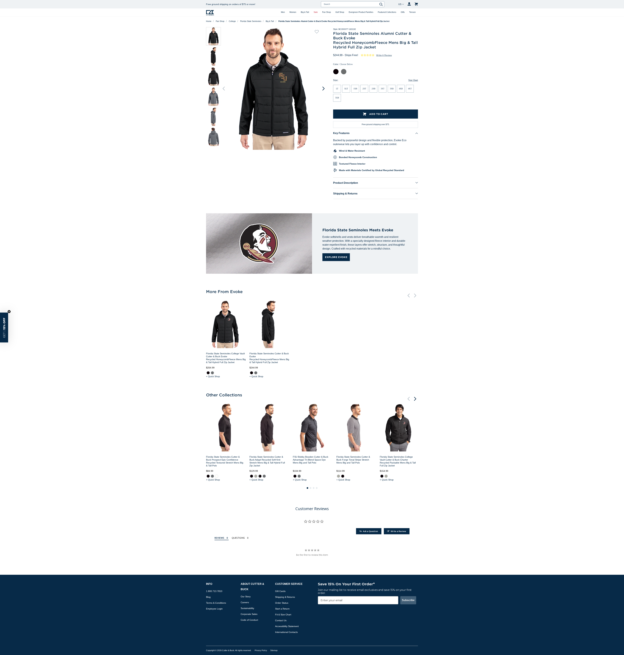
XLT (346, 89)
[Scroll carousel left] (224, 88)
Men (283, 12)
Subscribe (408, 600)
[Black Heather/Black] (260, 476)
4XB (401, 89)
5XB (337, 98)
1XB (355, 89)
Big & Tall (305, 12)
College (232, 21)
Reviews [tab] (219, 537)
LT (337, 89)
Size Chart (413, 80)
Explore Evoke (336, 257)
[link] (208, 372)
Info (209, 584)
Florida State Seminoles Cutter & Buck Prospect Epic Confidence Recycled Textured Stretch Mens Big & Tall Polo (224, 461)
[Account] (409, 4)
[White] (216, 476)
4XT (410, 89)
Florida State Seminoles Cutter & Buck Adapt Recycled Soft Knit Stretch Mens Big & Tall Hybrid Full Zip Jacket (267, 461)
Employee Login (214, 608)
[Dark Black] (295, 476)
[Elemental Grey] (212, 373)
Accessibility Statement (287, 626)
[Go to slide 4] (317, 488)
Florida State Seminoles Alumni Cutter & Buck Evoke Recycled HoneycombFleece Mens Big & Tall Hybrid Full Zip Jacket (334, 21)
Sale (316, 12)
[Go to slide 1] (307, 488)
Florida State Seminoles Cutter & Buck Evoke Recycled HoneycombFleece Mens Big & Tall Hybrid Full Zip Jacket (269, 358)
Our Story (246, 596)
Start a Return (282, 608)
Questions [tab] (238, 537)
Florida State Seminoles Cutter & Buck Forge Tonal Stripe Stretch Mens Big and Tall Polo (353, 460)
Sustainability (247, 608)
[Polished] (256, 476)
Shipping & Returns (345, 193)
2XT (364, 89)
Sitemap (274, 650)
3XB (392, 89)
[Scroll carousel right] (323, 88)
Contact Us (280, 620)
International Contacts (286, 632)
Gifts (403, 12)
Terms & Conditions (216, 603)
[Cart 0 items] (416, 4)
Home (208, 21)
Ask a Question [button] (370, 531)
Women (292, 12)
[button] (4, 327)
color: (343, 64)
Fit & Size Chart (283, 614)
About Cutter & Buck (252, 587)
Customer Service (289, 584)
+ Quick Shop (213, 376)
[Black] (208, 373)
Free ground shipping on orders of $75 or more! (230, 4)
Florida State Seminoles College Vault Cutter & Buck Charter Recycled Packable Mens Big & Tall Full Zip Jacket (398, 461)
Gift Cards (280, 591)
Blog (208, 597)
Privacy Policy (261, 650)
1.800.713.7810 (214, 591)
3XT (382, 89)
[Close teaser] (9, 311)
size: (335, 80)
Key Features (341, 133)
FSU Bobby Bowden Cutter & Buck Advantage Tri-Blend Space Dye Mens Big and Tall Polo (310, 460)
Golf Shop (339, 12)
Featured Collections (387, 12)
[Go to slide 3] (313, 488)
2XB (373, 89)
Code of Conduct (249, 620)
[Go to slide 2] (310, 488)
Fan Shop (326, 12)
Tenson (412, 12)
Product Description (345, 182)
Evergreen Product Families (361, 12)
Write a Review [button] (384, 55)
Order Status (281, 603)
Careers (245, 602)
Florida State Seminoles (250, 21)
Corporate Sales (249, 614)
